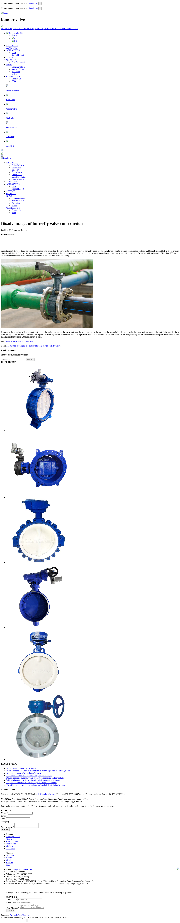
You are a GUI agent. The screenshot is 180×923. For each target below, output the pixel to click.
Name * (4, 813)
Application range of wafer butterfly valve (23, 773)
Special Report (18, 55)
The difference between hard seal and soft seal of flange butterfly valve (35, 785)
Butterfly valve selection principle (19, 341)
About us (10, 855)
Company (5, 821)
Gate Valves (11, 839)
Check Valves (12, 841)
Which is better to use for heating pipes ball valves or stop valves (33, 780)
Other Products (18, 179)
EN (21, 33)
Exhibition (16, 71)
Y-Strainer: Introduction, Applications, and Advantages (29, 775)
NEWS (46, 28)
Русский (13, 915)
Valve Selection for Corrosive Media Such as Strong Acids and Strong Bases (38, 771)
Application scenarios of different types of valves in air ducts (31, 782)
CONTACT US (71, 28)
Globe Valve (17, 174)
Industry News (18, 69)
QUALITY (38, 28)
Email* (9, 902)
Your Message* (7, 827)
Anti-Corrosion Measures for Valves (21, 768)
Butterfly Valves (13, 836)
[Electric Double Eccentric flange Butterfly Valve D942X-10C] (39, 497)
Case (14, 52)
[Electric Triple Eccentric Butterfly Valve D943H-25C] (39, 431)
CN (15, 36)
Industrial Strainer (19, 177)
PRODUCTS (6, 28)
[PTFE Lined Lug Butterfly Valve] (38, 562)
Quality (9, 860)
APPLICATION (57, 28)
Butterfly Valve (18, 165)
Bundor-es (33, 8)
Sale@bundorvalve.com (22, 869)
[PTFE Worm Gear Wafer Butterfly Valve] (38, 693)
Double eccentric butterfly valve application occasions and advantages (35, 778)
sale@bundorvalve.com (46, 794)
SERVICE (28, 28)
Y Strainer (10, 848)
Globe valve (11, 846)
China (19, 915)
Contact (9, 862)
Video (14, 74)
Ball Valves (11, 844)
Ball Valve (16, 170)
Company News (18, 67)
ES (15, 41)
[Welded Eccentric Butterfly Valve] (38, 628)
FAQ (14, 81)
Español (25, 915)
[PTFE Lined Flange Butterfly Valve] (39, 759)
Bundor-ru (33, 3)
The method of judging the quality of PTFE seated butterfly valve (33, 346)
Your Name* (11, 899)
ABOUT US (18, 28)
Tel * (3, 819)
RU (15, 38)
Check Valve (17, 172)
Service (9, 858)
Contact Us (16, 79)
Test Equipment (18, 62)
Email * (4, 816)
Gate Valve (16, 167)
